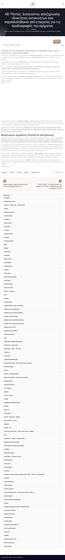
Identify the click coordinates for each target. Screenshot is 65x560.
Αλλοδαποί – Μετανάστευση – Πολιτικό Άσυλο (14, 205)
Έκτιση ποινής (7, 355)
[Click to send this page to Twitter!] (57, 172)
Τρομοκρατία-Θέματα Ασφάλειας (11, 524)
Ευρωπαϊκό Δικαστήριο (9, 384)
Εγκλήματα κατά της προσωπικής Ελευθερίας (14, 320)
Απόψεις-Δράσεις (8, 223)
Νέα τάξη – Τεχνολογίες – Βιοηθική (12, 417)
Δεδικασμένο (7, 255)
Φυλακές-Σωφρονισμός (9, 542)
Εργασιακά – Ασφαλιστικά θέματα (11, 373)
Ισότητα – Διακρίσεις (8, 395)
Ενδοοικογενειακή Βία (9, 366)
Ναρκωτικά (6, 409)
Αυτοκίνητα (12, 172)
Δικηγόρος (19, 172)
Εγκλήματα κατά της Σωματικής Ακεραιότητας (14, 323)
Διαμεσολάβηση (7, 262)
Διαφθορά (6, 269)
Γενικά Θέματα (7, 251)
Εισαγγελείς (6, 352)
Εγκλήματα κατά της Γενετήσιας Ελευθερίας (13, 312)
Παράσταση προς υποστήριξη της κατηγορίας (14, 445)
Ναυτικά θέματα (7, 413)
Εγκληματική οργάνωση (9, 334)
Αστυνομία (6, 230)
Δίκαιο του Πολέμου (8, 287)
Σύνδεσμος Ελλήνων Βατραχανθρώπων (12, 499)
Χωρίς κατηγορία (8, 546)
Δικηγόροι (6, 298)
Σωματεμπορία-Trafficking (10, 510)
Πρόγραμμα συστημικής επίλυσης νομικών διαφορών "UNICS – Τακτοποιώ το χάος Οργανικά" (24, 474)
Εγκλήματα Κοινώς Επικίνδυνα (10, 330)
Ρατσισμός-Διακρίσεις (9, 488)
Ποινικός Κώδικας (8, 467)
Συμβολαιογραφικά (8, 496)
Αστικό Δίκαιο (7, 226)
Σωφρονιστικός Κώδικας (9, 514)
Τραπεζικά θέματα (8, 521)
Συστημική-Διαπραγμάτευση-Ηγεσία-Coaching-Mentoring (16, 506)
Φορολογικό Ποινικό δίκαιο (10, 539)
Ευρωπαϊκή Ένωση (8, 381)
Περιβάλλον (6, 449)
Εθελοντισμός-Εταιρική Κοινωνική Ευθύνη (13, 341)
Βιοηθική (6, 248)
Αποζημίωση (4, 172)
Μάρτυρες (6, 406)
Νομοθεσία (6, 424)
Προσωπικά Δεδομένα (9, 481)
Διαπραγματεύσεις (8, 266)
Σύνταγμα (6, 503)
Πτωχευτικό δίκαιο (8, 485)
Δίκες (5, 294)
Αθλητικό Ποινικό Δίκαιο (9, 201)
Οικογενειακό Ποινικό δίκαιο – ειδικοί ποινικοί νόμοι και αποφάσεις (19, 431)
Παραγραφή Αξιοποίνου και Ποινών (11, 442)
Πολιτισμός (6, 470)
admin (62, 45)
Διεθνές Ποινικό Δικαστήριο (10, 276)
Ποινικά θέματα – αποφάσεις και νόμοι (12, 456)
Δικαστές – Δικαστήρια (9, 291)
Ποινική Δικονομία (8, 460)
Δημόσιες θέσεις (8, 259)
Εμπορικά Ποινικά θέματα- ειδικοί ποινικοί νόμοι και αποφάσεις (18, 363)
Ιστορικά (6, 399)
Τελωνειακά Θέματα (8, 517)
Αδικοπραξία (7, 197)
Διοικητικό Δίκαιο (8, 302)
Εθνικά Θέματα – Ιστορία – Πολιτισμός (12, 348)
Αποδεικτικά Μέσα (8, 215)
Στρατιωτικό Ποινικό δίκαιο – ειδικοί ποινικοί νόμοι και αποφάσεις (19, 492)
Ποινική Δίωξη (7, 463)
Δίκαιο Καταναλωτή (8, 284)
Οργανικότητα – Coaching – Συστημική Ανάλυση (14, 438)
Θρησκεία (6, 391)
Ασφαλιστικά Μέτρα (8, 233)
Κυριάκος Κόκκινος (35, 172)
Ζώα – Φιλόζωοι (7, 388)
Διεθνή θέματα (7, 280)
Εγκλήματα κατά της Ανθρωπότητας (12, 309)
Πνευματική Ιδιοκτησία (9, 452)
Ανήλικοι (6, 208)
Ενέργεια (6, 370)
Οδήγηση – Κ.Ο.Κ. (8, 427)
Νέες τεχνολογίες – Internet (10, 420)
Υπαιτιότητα (7, 531)
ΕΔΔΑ (5, 338)
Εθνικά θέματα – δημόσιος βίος (11, 345)
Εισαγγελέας (26, 172)
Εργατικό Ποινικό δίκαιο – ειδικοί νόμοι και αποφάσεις (16, 377)
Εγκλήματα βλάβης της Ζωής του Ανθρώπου (13, 305)
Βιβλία (5, 244)
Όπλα (5, 434)
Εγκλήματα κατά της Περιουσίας (11, 316)
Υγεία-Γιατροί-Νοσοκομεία (10, 528)
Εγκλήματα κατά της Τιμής (9, 327)
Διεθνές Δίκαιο (7, 273)
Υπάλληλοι (6, 535)
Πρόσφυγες (6, 478)
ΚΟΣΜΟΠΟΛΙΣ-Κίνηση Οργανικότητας (12, 402)
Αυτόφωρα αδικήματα (9, 241)
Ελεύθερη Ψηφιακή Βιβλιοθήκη (11, 359)
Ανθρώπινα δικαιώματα (9, 212)
